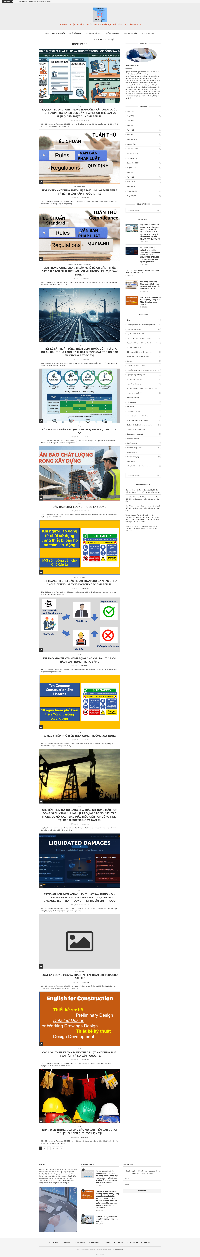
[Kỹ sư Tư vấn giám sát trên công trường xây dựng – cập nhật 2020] (87, 1220)
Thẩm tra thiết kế (144, 438)
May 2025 (130, 125)
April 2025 (130, 130)
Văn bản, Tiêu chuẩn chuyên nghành (144, 466)
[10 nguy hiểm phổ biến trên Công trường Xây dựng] (79, 702)
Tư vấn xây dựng (75, 33)
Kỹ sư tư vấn (144, 402)
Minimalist (144, 407)
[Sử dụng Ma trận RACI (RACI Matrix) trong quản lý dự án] (79, 396)
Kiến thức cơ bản (144, 397)
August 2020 (131, 167)
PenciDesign (119, 1249)
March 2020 (131, 182)
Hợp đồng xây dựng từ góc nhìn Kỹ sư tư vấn (144, 388)
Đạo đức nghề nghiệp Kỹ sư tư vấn (144, 338)
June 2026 (130, 111)
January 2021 (131, 144)
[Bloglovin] (103, 39)
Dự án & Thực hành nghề (144, 334)
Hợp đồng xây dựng (144, 384)
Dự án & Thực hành (112, 33)
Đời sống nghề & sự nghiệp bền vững (144, 352)
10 (57, 1148)
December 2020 (132, 149)
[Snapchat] (105, 39)
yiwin (127, 490)
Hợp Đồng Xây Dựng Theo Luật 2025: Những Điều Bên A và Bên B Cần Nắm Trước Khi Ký (150, 285)
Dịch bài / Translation (144, 329)
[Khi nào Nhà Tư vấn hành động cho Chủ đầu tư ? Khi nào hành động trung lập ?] (79, 625)
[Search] (109, 39)
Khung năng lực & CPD (144, 393)
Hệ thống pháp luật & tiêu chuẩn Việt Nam (144, 370)
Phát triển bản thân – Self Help (144, 416)
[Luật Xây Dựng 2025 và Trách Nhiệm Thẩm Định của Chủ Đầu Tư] (79, 941)
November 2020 (132, 153)
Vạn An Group (130, 515)
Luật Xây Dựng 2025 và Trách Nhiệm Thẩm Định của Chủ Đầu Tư (142, 272)
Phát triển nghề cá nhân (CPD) (144, 420)
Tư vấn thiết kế (144, 452)
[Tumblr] (98, 39)
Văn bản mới (144, 461)
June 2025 (130, 120)
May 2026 (130, 116)
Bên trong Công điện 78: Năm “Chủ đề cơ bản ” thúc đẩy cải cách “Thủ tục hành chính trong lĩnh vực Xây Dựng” (80, 271)
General (144, 361)
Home (49, 1)
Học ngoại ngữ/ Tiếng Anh (144, 375)
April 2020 (130, 177)
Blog (144, 320)
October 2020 (132, 158)
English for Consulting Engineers (144, 356)
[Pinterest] (96, 39)
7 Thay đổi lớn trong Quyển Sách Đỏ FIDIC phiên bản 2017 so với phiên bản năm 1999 (142, 528)
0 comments (85, 120)
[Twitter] (90, 39)
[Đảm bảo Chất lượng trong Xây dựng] (79, 473)
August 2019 (131, 196)
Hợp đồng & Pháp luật (93, 33)
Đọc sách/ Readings (144, 347)
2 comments (85, 588)
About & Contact (148, 33)
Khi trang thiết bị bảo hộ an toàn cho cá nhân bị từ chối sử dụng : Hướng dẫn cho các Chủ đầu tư (143, 499)
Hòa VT (128, 506)
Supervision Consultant (144, 434)
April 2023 (130, 135)
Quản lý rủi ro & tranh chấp (144, 429)
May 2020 (130, 172)
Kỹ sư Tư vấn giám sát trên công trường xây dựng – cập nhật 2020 (107, 1219)
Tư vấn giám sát (144, 443)
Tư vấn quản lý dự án (144, 448)
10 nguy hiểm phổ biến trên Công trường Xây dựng (80, 735)
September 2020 (133, 163)
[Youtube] (101, 39)
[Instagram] (94, 39)
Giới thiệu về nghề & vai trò (144, 366)
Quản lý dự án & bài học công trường (144, 425)
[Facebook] (92, 39)
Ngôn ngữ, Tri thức (130, 33)
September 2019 (133, 191)
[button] (15, 1)
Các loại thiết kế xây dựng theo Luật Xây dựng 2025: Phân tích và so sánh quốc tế (150, 301)
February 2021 (132, 139)
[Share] (41, 101)
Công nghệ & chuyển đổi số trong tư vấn (144, 324)
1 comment (84, 665)
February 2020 (132, 186)
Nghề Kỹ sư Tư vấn (58, 33)
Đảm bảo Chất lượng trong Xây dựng (79, 507)
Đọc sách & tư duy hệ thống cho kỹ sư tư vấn (144, 343)
